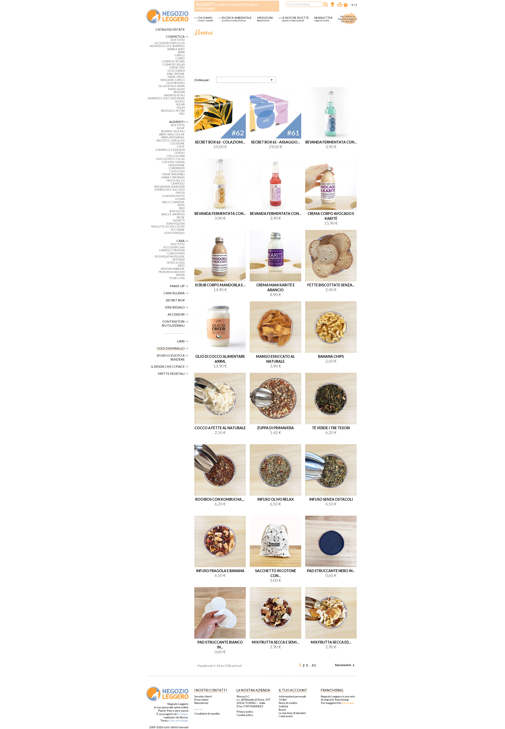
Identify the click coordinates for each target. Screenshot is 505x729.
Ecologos (182, 714)
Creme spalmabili (173, 174)
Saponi (180, 275)
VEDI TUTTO (177, 39)
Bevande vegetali (173, 131)
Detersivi (178, 259)
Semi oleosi (177, 211)
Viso (182, 113)
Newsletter (201, 703)
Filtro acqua (176, 262)
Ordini (282, 699)
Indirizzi (283, 706)
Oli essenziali (175, 83)
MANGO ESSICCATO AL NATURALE (275, 359)
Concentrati (176, 253)
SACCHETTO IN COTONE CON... (275, 573)
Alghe (181, 128)
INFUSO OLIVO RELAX (275, 499)
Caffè (181, 146)
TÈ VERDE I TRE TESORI (331, 428)
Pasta (181, 205)
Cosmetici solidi (173, 64)
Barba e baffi (176, 49)
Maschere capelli (173, 80)
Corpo (180, 58)
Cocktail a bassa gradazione (173, 164)
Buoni (282, 709)
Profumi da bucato (172, 272)
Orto (181, 265)
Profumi (179, 92)
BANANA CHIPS (331, 356)
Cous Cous (177, 171)
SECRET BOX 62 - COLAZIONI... (220, 142)
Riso (182, 208)
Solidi (181, 107)
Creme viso (177, 67)
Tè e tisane (178, 229)
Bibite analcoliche (172, 134)
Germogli (178, 183)
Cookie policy (245, 715)
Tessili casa (177, 278)
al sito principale (178, 720)
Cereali (179, 152)
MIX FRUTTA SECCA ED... (331, 642)
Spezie (181, 217)
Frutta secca (176, 180)
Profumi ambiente (173, 268)
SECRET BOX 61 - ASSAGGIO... (275, 142)
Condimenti (177, 168)
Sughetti (179, 220)
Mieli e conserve (173, 202)
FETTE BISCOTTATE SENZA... (331, 285)
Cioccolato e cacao (170, 158)
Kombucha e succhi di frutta (170, 191)
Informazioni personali (292, 696)
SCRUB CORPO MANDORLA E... (220, 285)
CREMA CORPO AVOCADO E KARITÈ (331, 216)
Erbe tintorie (176, 73)
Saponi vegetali (174, 95)
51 (314, 665)
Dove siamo (201, 699)
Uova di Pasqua (174, 232)
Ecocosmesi (176, 70)
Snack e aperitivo (173, 214)
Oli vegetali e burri (172, 86)
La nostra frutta (173, 196)
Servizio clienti (203, 696)
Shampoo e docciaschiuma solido (166, 100)
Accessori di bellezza (169, 43)
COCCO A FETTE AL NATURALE (220, 428)
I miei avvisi (286, 716)
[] (326, 4)
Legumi (180, 199)
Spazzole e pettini (173, 110)
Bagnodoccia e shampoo (167, 46)
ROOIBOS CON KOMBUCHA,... (220, 499)
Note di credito (288, 703)
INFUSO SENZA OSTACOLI (331, 499)
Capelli (180, 55)
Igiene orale (176, 76)
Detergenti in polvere (170, 256)
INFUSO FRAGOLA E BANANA (220, 571)
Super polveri (175, 223)
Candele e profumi (172, 250)
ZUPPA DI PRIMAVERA (275, 428)
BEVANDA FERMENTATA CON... (331, 142)
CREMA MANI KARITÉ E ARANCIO (275, 287)
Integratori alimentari (169, 186)
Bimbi (181, 52)
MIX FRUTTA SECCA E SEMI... (275, 642)
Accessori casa (174, 247)
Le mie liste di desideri (292, 713)
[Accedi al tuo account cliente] (332, 5)
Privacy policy (245, 711)
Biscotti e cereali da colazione (171, 142)
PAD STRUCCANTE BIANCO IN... (220, 644)
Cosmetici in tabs (173, 61)
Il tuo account (293, 690)
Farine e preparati (173, 177)
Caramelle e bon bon (170, 149)
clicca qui (347, 703)
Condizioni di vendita (207, 713)
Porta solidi (176, 89)
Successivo (345, 665)
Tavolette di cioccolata (168, 226)
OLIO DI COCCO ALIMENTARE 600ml (220, 359)
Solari (180, 104)
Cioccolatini (176, 156)
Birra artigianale (173, 137)
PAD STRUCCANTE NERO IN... (331, 571)
